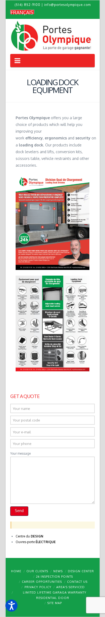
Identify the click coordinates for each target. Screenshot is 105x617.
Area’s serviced (70, 587)
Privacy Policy (37, 587)
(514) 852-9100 (27, 5)
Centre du (29, 536)
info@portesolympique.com (67, 5)
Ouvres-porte (36, 542)
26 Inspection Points (54, 576)
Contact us (77, 582)
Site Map (54, 603)
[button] (11, 605)
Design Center (81, 571)
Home (16, 571)
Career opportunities (42, 582)
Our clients (37, 571)
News (58, 571)
